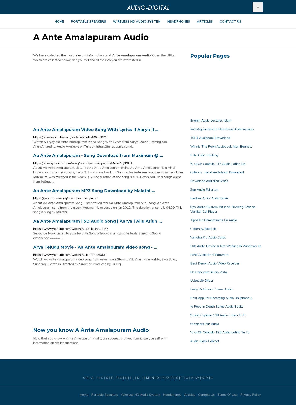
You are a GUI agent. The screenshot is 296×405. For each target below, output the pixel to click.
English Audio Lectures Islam (210, 120)
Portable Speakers (88, 21)
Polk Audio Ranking (204, 155)
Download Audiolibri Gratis (209, 181)
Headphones (178, 21)
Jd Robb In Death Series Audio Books (216, 306)
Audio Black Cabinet (204, 341)
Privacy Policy (250, 395)
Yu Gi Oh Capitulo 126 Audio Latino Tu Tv (219, 332)
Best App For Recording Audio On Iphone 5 (221, 298)
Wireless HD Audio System (136, 21)
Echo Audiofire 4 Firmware (209, 255)
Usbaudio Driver (201, 280)
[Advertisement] (108, 94)
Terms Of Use (227, 395)
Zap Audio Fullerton (204, 189)
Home (59, 21)
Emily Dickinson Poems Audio (211, 289)
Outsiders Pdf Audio (204, 324)
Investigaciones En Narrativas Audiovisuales (222, 129)
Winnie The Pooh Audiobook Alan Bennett (221, 146)
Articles (205, 21)
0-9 (86, 378)
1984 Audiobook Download (210, 138)
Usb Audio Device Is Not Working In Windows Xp (225, 246)
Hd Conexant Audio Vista (208, 272)
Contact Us (230, 21)
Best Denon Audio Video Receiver (214, 263)
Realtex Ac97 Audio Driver (209, 198)
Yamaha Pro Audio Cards (208, 237)
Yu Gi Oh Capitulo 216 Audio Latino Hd (217, 164)
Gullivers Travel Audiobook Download (217, 172)
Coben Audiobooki (203, 229)
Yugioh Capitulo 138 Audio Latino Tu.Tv (218, 315)
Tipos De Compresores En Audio (213, 220)
